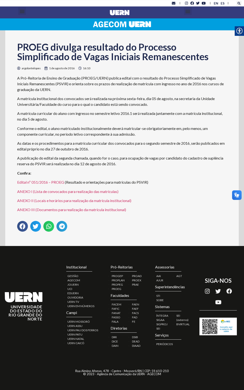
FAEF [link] (135, 308)
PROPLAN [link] (118, 280)
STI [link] (158, 296)
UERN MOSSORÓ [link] (78, 321)
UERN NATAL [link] (75, 339)
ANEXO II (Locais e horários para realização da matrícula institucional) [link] (74, 200)
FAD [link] (134, 317)
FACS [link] (135, 313)
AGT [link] (179, 276)
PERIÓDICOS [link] (164, 344)
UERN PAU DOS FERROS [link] (82, 330)
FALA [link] (115, 321)
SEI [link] (158, 328)
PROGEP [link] (117, 276)
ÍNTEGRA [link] (162, 315)
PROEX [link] (136, 280)
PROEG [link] (116, 289)
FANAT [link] (116, 313)
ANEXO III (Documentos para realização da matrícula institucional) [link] (71, 209)
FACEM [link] (116, 304)
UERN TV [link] (73, 302)
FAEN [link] (135, 304)
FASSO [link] (116, 317)
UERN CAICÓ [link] (75, 343)
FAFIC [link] (115, 308)
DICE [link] (115, 341)
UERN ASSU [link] (74, 326)
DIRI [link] (114, 337)
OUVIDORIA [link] (75, 297)
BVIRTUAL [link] (183, 324)
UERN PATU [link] (74, 334)
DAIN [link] (115, 345)
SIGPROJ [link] (162, 324)
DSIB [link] (135, 337)
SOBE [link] (160, 300)
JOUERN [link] (73, 284)
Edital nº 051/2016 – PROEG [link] (40, 182)
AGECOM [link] (73, 280)
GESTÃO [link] (72, 276)
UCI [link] (69, 289)
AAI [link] (158, 276)
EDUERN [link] (73, 293)
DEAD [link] (135, 341)
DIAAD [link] (136, 345)
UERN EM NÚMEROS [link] (80, 306)
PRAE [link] (135, 284)
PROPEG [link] (117, 284)
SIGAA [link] (160, 320)
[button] (239, 3)
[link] (173, 3)
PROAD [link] (137, 276)
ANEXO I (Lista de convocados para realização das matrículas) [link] (67, 191)
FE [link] (133, 321)
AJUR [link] (159, 280)
